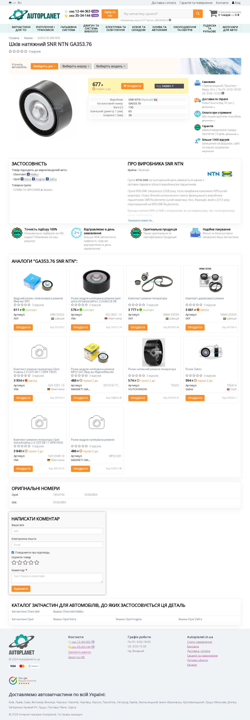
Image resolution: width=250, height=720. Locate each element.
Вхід (237, 3)
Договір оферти (197, 660)
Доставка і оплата (164, 3)
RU (19, 3)
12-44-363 (80, 11)
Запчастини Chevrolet (26, 611)
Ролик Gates (194, 369)
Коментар (19, 570)
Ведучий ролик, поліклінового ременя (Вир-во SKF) (38, 299)
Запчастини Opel (22, 619)
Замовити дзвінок (79, 652)
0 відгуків (35, 51)
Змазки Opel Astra (64, 619)
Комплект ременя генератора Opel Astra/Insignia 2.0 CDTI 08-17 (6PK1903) (38, 441)
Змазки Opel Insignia (128, 619)
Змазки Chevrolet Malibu (68, 611)
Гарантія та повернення (196, 3)
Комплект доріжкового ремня (205, 298)
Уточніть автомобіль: (19, 66)
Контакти (222, 3)
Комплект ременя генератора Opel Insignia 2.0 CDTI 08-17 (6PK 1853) (36, 370)
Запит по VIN (76, 657)
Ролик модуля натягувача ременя (92, 439)
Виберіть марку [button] (74, 66)
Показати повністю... (141, 220)
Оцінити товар (21, 557)
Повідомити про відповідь (32, 552)
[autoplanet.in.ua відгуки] (23, 681)
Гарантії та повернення (202, 655)
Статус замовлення (199, 642)
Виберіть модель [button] (109, 66)
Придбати (133, 86)
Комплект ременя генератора (147, 298)
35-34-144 (80, 15)
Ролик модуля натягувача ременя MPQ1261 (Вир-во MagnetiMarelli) (92, 370)
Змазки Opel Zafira (190, 619)
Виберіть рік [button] (43, 66)
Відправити (21, 588)
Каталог (192, 664)
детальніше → (208, 106)
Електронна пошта (24, 538)
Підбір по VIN (109, 13)
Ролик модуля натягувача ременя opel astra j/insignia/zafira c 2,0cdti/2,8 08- (95, 299)
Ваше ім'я (18, 525)
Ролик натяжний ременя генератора (152, 369)
